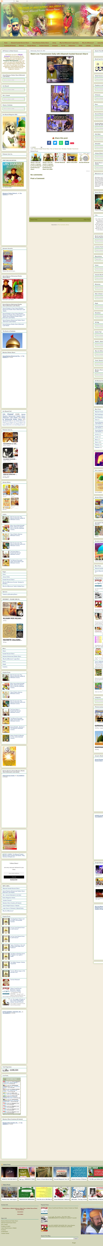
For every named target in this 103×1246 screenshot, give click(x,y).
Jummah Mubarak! (60, 162)
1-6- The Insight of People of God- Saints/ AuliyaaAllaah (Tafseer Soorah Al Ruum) (17, 1001)
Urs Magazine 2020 (8, 423)
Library (54, 42)
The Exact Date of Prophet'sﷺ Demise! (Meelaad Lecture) (15, 553)
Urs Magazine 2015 (12, 422)
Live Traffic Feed (12, 1079)
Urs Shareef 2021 (7, 420)
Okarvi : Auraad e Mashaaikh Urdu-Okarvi (10, 1097)
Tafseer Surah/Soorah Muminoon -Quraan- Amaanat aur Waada (15, 990)
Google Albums (31, 45)
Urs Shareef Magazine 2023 (18, 424)
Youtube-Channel (7, 900)
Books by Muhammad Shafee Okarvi (14, 418)
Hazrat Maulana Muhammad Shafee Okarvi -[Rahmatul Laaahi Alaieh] (14, 321)
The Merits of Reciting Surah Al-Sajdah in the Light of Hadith (17, 955)
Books (4, 661)
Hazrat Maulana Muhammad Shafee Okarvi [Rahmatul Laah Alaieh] (14, 891)
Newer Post (33, 219)
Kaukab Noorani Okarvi (8, 579)
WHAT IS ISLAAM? (72, 162)
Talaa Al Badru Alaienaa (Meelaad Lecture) (16, 534)
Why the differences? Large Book (11, 659)
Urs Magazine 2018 (21, 422)
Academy (5, 666)
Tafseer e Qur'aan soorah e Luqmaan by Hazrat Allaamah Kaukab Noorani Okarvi (35, 166)
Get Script (7, 1114)
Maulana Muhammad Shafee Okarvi (12, 656)
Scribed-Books (4, 1231)
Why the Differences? (88, 42)
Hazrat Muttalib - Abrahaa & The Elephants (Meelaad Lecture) (17, 728)
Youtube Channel (44, 45)
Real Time (11, 1114)
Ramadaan (64, 148)
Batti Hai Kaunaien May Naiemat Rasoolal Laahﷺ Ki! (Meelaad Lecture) (17, 518)
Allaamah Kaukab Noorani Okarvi (20, 42)
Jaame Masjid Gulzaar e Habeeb (11, 905)
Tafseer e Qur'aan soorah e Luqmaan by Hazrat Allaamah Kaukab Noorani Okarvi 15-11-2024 (48, 166)
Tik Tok (63, 45)
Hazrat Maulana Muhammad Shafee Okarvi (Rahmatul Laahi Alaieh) (14, 416)
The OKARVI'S (20, 775)
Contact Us (97, 45)
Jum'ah (97, 434)
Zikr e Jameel (4, 1224)
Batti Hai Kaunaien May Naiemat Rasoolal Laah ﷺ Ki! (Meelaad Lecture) (17, 544)
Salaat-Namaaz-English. (9, 775)
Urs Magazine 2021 (18, 423)
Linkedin (88, 45)
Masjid (4, 664)
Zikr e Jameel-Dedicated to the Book (12, 895)
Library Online (6, 577)
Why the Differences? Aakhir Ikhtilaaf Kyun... (14, 586)
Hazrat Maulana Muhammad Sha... (11, 356)
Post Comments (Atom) (63, 224)
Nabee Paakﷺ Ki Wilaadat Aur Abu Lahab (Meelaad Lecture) (17, 737)
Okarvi (4, 651)
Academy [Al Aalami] (10, 45)
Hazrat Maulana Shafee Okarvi (40, 42)
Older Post (87, 219)
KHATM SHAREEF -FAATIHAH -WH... (12, 1011)
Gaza (96, 419)
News (96, 439)
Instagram (55, 45)
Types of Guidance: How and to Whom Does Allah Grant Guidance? (17, 946)
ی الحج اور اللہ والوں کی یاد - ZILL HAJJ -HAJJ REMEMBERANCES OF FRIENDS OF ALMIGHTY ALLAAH (62, 1217)
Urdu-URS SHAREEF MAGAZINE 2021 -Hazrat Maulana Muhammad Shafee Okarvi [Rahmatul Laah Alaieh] (61, 1226)
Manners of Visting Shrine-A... (10, 193)
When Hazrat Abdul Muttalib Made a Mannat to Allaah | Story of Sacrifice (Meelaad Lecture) (17, 527)
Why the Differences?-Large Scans (69, 42)
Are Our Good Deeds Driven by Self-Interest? (17, 928)
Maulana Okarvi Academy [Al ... (11, 1122)
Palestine (97, 447)
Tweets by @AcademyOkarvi (10, 594)
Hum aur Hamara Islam (55, 148)
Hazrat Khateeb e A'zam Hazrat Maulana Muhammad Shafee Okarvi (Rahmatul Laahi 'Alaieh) (14, 310)
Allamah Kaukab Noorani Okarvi (8, 1222)
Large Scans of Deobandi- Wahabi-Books (13, 908)
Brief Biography (99, 417)
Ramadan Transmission (72, 148)
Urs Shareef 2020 (18, 420)
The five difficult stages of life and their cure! (17, 971)
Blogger (74, 1242)
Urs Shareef (8, 414)
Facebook (3, 1229)
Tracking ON (16, 1114)
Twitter (80, 45)
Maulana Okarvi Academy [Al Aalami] (12, 903)
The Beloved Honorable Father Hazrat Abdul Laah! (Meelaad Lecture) (17, 562)
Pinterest (21, 45)
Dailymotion (72, 45)
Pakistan (97, 444)
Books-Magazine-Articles (9, 897)
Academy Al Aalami (5, 1226)
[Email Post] (41, 147)
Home (5, 42)
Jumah (96, 437)
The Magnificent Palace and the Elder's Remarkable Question (17, 920)
